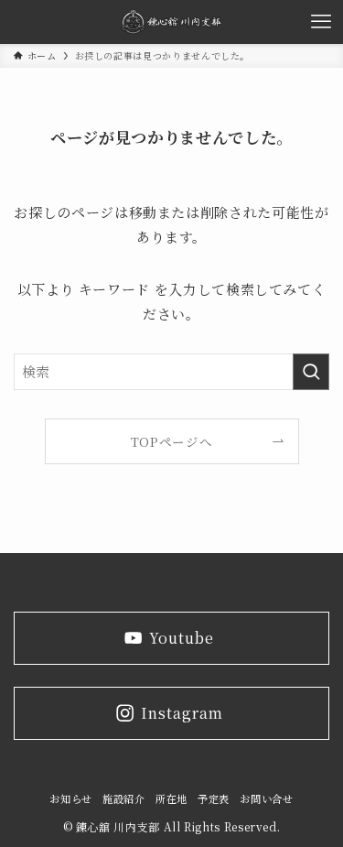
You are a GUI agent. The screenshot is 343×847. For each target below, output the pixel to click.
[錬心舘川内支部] (172, 22)
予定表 (214, 798)
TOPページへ (171, 441)
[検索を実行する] (311, 371)
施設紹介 (123, 798)
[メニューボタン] (321, 22)
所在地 (171, 798)
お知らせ (70, 798)
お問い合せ (266, 798)
